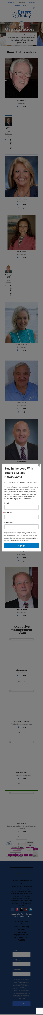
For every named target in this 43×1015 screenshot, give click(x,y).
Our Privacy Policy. (24, 540)
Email (6, 503)
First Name (8, 513)
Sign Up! (21, 545)
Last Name (8, 522)
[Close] (39, 465)
